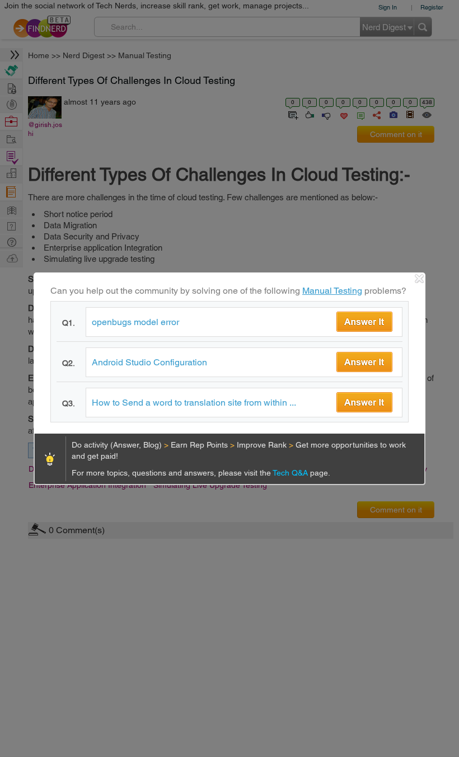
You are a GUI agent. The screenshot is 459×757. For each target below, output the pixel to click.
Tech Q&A (291, 472)
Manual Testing (332, 290)
